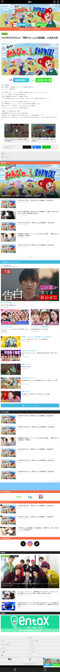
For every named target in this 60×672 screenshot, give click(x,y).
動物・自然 (7, 154)
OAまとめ (4, 33)
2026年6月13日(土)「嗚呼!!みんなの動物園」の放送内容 (36, 471)
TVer (18, 80)
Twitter (23, 543)
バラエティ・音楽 (5, 644)
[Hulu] (39, 24)
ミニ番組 (3, 651)
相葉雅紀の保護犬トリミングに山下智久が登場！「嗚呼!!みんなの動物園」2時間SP (38, 439)
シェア (38, 147)
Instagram (30, 543)
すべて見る (29, 257)
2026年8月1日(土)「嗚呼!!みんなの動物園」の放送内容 (35, 416)
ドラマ (2, 641)
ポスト (28, 147)
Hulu (41, 80)
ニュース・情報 (34, 641)
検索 (30, 661)
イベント (33, 651)
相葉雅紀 (7, 157)
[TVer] (20, 24)
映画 (32, 644)
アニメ (32, 648)
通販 (2, 655)
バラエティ (14, 154)
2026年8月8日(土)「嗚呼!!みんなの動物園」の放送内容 (35, 449)
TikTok (37, 543)
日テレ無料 (41, 497)
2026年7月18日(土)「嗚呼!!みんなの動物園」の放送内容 (36, 427)
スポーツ (3, 648)
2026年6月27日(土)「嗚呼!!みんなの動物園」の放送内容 (36, 460)
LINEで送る (46, 147)
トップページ (10, 661)
